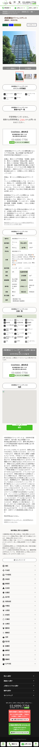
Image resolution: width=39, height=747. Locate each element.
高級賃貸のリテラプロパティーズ (11, 11)
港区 (32, 11)
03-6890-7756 (19, 139)
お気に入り (21, 8)
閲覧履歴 (7, 8)
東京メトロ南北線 (17, 262)
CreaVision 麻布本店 (19, 132)
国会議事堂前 (28, 259)
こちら (22, 120)
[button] (33, 47)
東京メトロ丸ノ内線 (17, 259)
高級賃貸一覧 (25, 11)
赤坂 (26, 255)
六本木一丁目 (27, 262)
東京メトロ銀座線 (17, 256)
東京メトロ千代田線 (17, 255)
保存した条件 (33, 8)
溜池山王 (25, 256)
